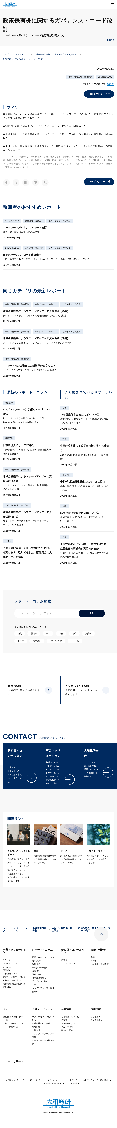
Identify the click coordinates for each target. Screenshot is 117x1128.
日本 (64, 408)
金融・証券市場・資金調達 (66, 54)
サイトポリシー (54, 1080)
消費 (20, 633)
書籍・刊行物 (98, 949)
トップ (6, 54)
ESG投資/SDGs (105, 77)
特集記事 (9, 403)
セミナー (8, 1009)
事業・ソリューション (14, 951)
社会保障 (66, 475)
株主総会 (37, 641)
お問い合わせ (12, 1080)
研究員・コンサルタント (72, 951)
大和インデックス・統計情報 (95, 1080)
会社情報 (66, 1009)
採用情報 (96, 1009)
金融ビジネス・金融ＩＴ (46, 304)
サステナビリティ (42, 1009)
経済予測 (9, 438)
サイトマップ (72, 1080)
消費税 (88, 633)
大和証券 (73, 1083)
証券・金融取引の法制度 (59, 221)
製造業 (34, 633)
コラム (8, 541)
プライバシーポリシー (33, 1080)
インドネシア (56, 641)
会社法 (21, 641)
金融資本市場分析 (42, 54)
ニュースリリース (13, 1061)
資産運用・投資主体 (34, 221)
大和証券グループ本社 (52, 1083)
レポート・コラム (21, 54)
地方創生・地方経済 (71, 304)
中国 (64, 439)
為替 (74, 633)
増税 (61, 633)
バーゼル (75, 641)
